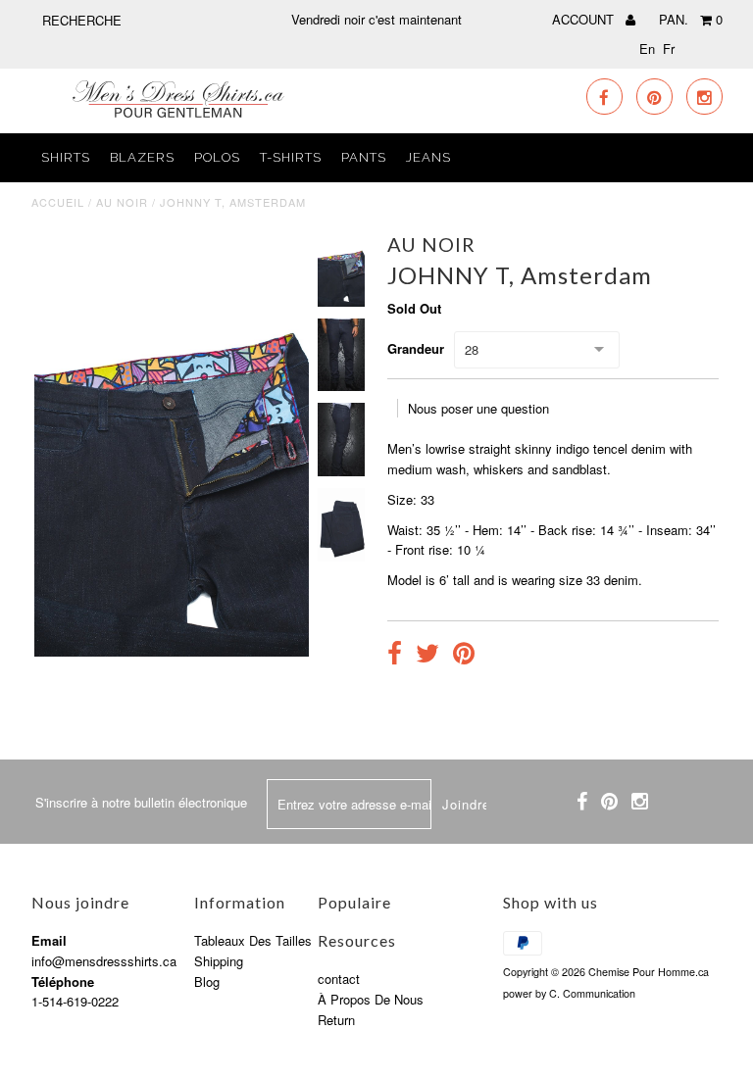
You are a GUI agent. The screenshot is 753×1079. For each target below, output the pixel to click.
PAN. (691, 19)
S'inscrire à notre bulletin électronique (141, 802)
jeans (428, 157)
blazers (142, 157)
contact (339, 978)
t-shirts (291, 157)
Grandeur (415, 348)
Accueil (57, 202)
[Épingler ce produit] (464, 655)
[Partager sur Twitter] (427, 655)
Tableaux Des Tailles (253, 940)
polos (217, 157)
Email (49, 940)
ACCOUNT (585, 19)
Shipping (218, 961)
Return (336, 1019)
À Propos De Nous (371, 999)
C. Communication (592, 993)
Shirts (65, 157)
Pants (363, 157)
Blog (207, 981)
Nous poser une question (478, 408)
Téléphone (62, 981)
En (647, 48)
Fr (669, 48)
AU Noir (122, 202)
